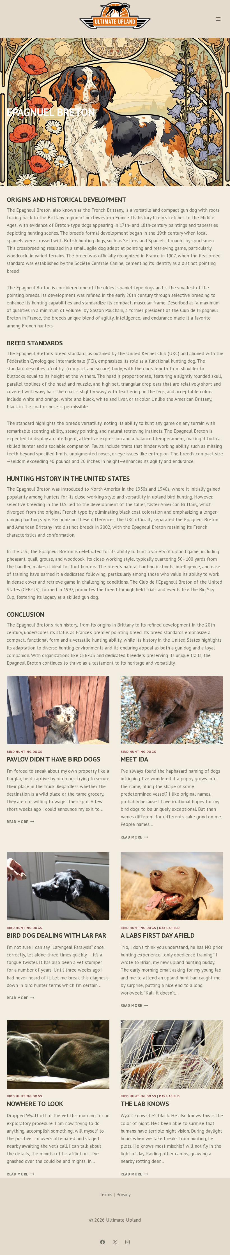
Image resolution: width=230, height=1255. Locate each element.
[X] (115, 1242)
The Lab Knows (145, 1103)
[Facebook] (102, 1242)
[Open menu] (218, 19)
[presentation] (58, 710)
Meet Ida (134, 759)
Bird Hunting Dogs (24, 751)
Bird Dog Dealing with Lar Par (56, 935)
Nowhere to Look (35, 1103)
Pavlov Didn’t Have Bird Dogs (53, 759)
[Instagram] (127, 1242)
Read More (19, 821)
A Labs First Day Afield (158, 935)
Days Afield (169, 928)
